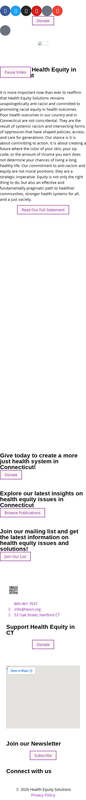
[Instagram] (26, 11)
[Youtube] (36, 11)
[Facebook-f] (5, 11)
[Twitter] (15, 11)
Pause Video (15, 72)
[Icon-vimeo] (47, 11)
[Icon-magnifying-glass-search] (5, 30)
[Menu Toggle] (43, 59)
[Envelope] (57, 11)
